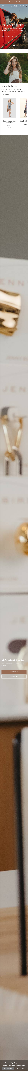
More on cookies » (21, 1068)
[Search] (23, 5)
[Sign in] (20, 5)
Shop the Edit (5, 95)
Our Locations (22, 36)
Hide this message (8, 1068)
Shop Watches (14, 676)
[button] (3, 5)
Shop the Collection (8, 36)
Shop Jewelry (14, 671)
